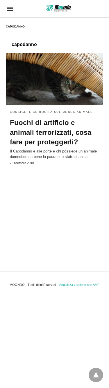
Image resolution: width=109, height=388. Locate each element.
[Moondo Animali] (58, 8)
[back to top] (96, 375)
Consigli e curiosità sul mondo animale (51, 111)
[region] (54, 212)
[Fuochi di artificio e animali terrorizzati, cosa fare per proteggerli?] (54, 79)
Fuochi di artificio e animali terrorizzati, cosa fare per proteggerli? (50, 132)
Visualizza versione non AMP (79, 284)
